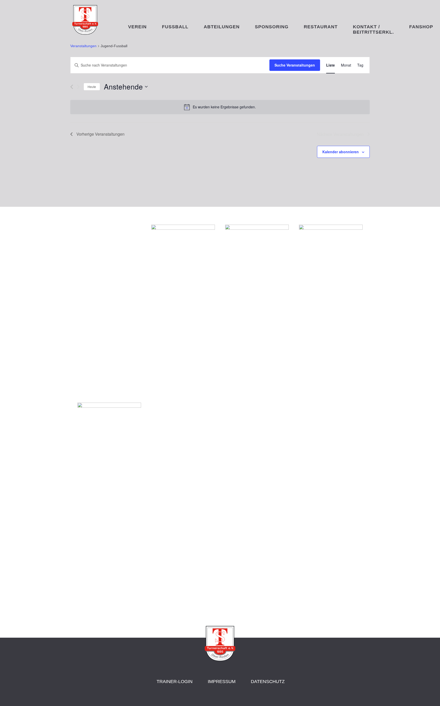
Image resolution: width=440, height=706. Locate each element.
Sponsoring (271, 26)
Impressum (222, 681)
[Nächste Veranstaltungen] (78, 86)
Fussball (175, 26)
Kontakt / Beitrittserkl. (373, 28)
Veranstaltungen (83, 46)
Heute (92, 86)
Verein (137, 26)
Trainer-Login (175, 681)
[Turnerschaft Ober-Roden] (85, 33)
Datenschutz (268, 681)
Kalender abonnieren (340, 151)
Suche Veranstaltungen (294, 65)
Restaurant (321, 26)
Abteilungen (222, 26)
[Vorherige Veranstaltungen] (71, 86)
